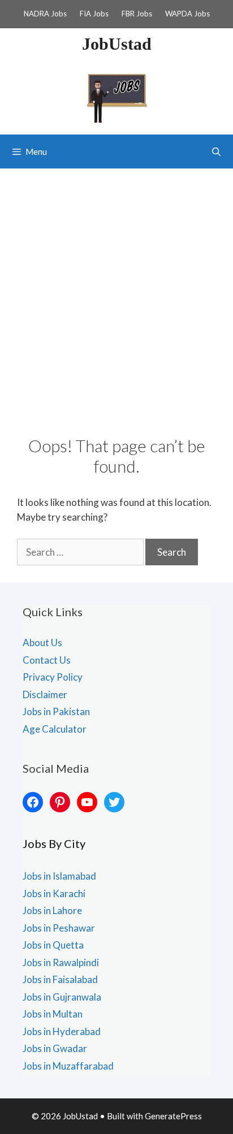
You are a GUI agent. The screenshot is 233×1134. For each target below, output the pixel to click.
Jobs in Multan (53, 1014)
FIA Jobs (94, 13)
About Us (42, 642)
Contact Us (47, 660)
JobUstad (117, 43)
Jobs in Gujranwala (62, 997)
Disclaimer (45, 694)
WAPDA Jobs (187, 13)
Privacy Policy (53, 677)
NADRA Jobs (45, 13)
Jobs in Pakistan (56, 711)
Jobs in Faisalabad (60, 979)
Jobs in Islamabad (59, 876)
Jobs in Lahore (52, 910)
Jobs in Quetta (53, 945)
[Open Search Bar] (216, 151)
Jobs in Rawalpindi (61, 962)
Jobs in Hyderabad (62, 1031)
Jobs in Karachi (54, 893)
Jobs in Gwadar (55, 1048)
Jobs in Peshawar (59, 928)
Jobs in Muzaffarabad (68, 1066)
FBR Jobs (137, 13)
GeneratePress (173, 1116)
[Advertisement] (116, 290)
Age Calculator (55, 729)
